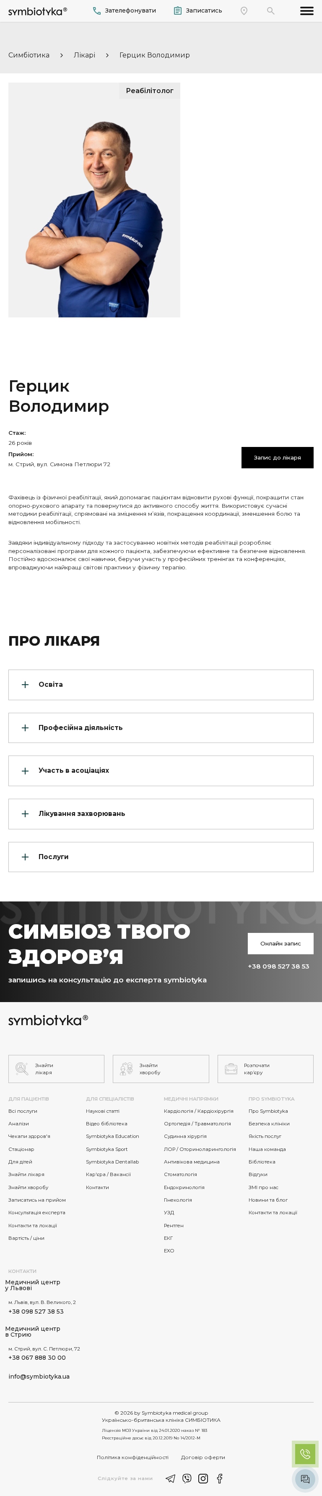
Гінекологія (178, 1200)
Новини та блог (268, 1200)
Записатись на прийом (37, 1200)
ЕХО (169, 1251)
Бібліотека (262, 1162)
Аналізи (18, 1124)
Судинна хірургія (185, 1136)
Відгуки (258, 1174)
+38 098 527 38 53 (278, 966)
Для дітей (20, 1162)
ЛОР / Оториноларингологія (200, 1149)
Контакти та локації (32, 1225)
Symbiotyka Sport (107, 1149)
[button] (271, 11)
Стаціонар (21, 1149)
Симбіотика (28, 55)
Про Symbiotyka (268, 1111)
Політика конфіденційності (133, 1457)
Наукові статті (102, 1111)
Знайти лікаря (26, 1174)
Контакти (97, 1187)
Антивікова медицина (192, 1162)
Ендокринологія (184, 1187)
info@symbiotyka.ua (39, 1376)
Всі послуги (22, 1111)
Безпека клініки (269, 1124)
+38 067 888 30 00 (37, 1357)
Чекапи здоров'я (29, 1136)
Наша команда (267, 1149)
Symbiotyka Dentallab (112, 1162)
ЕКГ (168, 1238)
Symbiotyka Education (112, 1136)
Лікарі (84, 55)
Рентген (174, 1225)
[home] (37, 11)
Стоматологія (180, 1174)
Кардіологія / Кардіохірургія (199, 1111)
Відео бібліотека (106, 1124)
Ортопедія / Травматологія (197, 1124)
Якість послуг (265, 1136)
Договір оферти (203, 1457)
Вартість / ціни (26, 1238)
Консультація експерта (36, 1213)
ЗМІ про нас (263, 1187)
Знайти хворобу (28, 1187)
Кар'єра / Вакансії (108, 1174)
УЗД (169, 1213)
